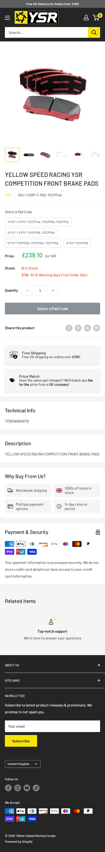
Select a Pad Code (18, 212)
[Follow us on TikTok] (36, 787)
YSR (8, 195)
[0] (96, 17)
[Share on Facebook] (68, 327)
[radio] (38, 222)
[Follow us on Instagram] (17, 787)
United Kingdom (19, 764)
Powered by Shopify (18, 841)
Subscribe (21, 740)
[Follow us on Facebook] (8, 787)
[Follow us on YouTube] (26, 787)
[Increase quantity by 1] (53, 290)
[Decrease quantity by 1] (27, 290)
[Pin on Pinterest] (78, 327)
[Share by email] (96, 327)
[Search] (94, 32)
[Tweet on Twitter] (87, 327)
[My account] (86, 17)
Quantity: (12, 290)
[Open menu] (7, 18)
